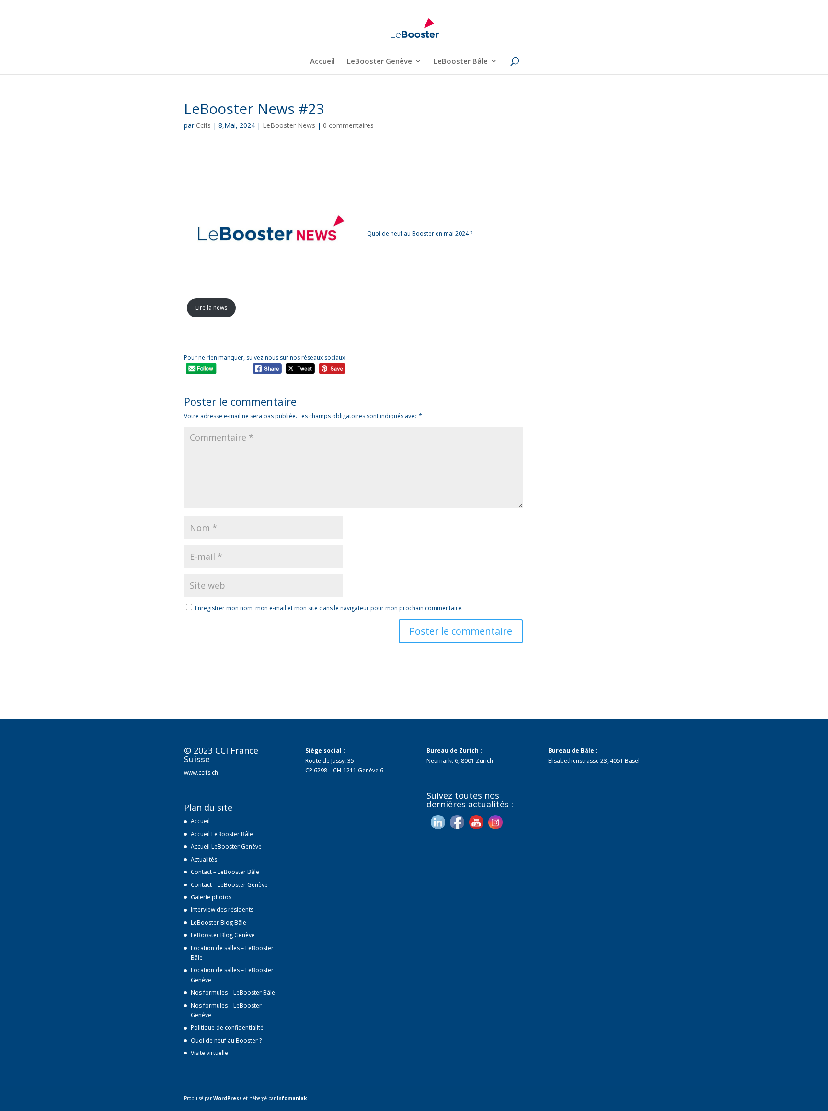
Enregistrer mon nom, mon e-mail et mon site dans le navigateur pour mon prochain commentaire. (329, 608)
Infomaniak (292, 1098)
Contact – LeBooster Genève (229, 885)
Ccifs (203, 125)
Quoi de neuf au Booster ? (226, 1040)
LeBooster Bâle (461, 61)
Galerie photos (211, 897)
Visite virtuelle (209, 1053)
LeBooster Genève (379, 61)
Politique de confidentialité (227, 1027)
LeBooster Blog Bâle (218, 922)
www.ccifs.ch (201, 773)
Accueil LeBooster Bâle (222, 834)
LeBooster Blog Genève (223, 935)
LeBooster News (289, 125)
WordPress (227, 1098)
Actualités (204, 859)
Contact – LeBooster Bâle (225, 872)
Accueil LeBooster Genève (226, 846)
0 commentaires (348, 125)
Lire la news (211, 308)
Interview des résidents (222, 910)
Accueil (322, 61)
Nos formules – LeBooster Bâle (233, 992)
